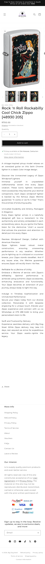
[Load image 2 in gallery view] (22, 96)
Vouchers (8, 438)
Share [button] (6, 387)
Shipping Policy (11, 413)
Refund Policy (10, 418)
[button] (4, 14)
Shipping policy (30, 556)
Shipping (5, 125)
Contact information (23, 559)
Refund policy (25, 552)
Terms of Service (11, 428)
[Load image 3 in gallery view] (34, 96)
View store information (14, 157)
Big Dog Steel (13, 552)
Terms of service (17, 556)
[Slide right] (42, 97)
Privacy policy (38, 552)
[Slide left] (2, 97)
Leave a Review (11, 454)
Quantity (5, 129)
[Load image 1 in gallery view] (10, 96)
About (7, 433)
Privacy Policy (10, 423)
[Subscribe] (38, 532)
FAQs (6, 443)
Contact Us (9, 449)
